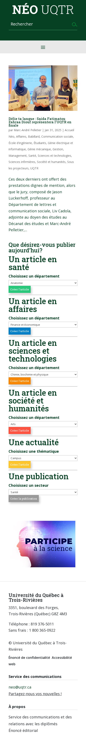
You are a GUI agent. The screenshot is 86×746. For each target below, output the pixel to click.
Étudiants (40, 143)
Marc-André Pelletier (27, 130)
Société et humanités (51, 162)
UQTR (34, 168)
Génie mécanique (39, 149)
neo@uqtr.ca (20, 687)
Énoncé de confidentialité (29, 657)
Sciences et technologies (54, 156)
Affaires (21, 136)
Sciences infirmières (22, 162)
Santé (32, 156)
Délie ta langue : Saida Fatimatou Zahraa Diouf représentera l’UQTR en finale (40, 121)
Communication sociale (57, 136)
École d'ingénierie (20, 143)
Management (18, 156)
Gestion (58, 149)
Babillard (34, 136)
